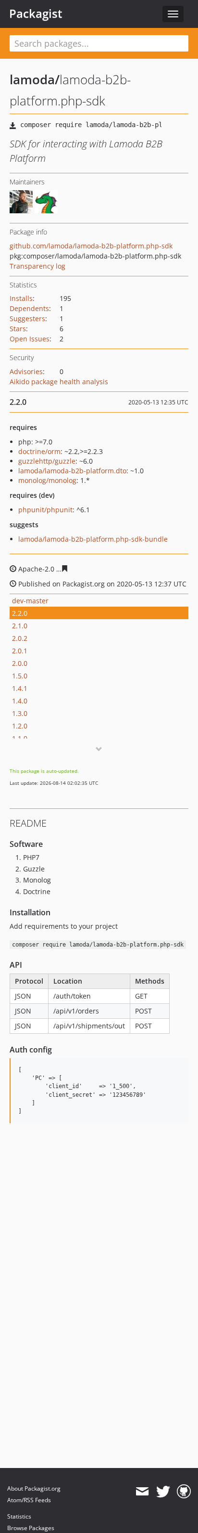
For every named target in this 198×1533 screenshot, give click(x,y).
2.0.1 (19, 650)
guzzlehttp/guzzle (46, 461)
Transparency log (37, 266)
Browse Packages (30, 1528)
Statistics (19, 1516)
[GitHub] (184, 1491)
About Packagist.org (34, 1488)
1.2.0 (19, 725)
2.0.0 (19, 663)
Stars (18, 328)
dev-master (30, 600)
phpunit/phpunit (45, 509)
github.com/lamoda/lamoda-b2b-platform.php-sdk (91, 245)
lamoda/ (35, 79)
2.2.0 (19, 613)
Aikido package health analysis (59, 381)
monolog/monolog (47, 480)
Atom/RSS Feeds (29, 1500)
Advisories (26, 371)
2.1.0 (19, 625)
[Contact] (142, 1491)
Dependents (29, 308)
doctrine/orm (39, 451)
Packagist (35, 13)
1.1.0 (19, 738)
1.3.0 (19, 713)
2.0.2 (19, 638)
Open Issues (30, 338)
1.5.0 (19, 675)
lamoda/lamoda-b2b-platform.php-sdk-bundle (93, 539)
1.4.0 (19, 700)
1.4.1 (19, 688)
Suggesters (27, 318)
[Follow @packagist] (163, 1491)
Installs (21, 298)
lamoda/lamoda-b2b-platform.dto (72, 470)
